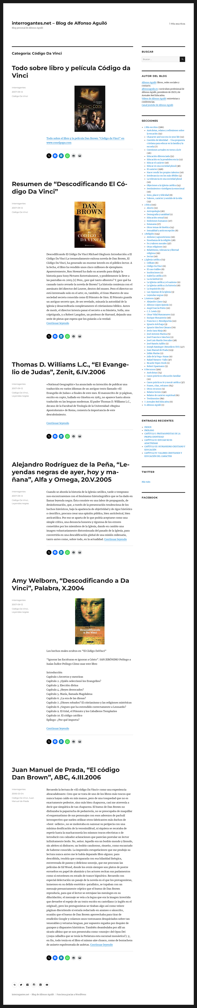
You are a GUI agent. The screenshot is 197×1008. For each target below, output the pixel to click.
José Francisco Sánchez (158, 337)
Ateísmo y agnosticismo (158, 237)
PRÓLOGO (149, 430)
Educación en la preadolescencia (162, 159)
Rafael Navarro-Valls (157, 360)
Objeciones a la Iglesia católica (161, 185)
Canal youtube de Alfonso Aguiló (157, 105)
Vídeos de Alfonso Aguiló (154, 98)
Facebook (150, 497)
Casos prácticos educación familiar (164, 376)
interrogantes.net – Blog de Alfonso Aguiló (59, 23)
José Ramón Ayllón (156, 343)
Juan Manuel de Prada (157, 350)
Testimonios (153, 398)
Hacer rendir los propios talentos (163, 172)
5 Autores (149, 298)
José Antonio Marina (157, 334)
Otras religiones (154, 246)
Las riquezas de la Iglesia (159, 292)
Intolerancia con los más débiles (162, 175)
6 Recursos (149, 369)
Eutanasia (151, 224)
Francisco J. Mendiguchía (159, 321)
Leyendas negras (20, 396)
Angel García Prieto (156, 308)
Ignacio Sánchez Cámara (159, 327)
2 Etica (147, 204)
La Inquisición (154, 288)
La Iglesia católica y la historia (161, 285)
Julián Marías (153, 353)
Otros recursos (154, 389)
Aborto (150, 208)
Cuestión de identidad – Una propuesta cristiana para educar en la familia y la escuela (166, 143)
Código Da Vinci (20, 96)
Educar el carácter (155, 162)
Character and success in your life (163, 137)
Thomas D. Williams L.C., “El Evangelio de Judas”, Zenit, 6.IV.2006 (70, 368)
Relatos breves (154, 392)
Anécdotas (152, 372)
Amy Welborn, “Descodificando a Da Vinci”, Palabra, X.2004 (70, 584)
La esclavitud (153, 279)
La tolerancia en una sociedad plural (164, 179)
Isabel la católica (155, 276)
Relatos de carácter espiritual (161, 395)
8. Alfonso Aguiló (152, 405)
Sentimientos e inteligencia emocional (165, 188)
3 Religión (149, 234)
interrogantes (19, 87)
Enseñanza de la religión (159, 240)
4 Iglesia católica (152, 259)
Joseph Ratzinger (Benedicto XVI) (163, 347)
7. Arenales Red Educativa (156, 401)
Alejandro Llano (154, 301)
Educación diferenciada (158, 156)
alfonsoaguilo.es (150, 89)
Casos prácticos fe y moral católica (163, 382)
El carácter (152, 169)
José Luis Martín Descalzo (159, 340)
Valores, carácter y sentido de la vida (164, 198)
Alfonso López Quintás (158, 305)
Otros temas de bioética (158, 227)
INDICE (147, 427)
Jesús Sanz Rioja (155, 330)
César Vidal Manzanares (158, 314)
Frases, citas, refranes (157, 385)
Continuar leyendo (57, 323)
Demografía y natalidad (158, 214)
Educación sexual (155, 217)
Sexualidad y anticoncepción (161, 230)
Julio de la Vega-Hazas (158, 356)
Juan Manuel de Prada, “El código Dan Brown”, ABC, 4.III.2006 (66, 773)
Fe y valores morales (157, 243)
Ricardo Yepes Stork (156, 363)
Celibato (151, 263)
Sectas (150, 256)
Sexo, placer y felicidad (158, 195)
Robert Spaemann (155, 366)
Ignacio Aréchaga (155, 324)
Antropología (153, 211)
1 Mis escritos (177, 23)
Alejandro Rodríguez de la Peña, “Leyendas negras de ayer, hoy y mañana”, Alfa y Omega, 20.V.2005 (70, 472)
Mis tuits (146, 482)
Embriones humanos (157, 221)
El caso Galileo (154, 269)
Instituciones (153, 272)
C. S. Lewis (152, 311)
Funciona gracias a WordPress (71, 994)
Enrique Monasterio (156, 318)
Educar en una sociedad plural (161, 166)
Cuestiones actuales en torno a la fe (164, 150)
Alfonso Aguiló (149, 82)
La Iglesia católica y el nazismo (162, 282)
